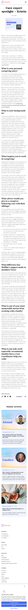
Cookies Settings (14, 608)
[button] (25, 2)
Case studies (4, 544)
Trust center (4, 581)
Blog (2, 555)
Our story (3, 570)
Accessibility (4, 557)
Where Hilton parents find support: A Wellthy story (13, 509)
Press (2, 576)
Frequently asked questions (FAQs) (9, 563)
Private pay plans (5, 559)
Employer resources (5, 561)
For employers (4, 533)
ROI (2, 546)
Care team (3, 572)
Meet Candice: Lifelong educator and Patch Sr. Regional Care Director (12, 473)
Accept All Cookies (14, 602)
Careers (3, 574)
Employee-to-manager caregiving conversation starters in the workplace (13, 105)
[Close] (24, 586)
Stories (2, 548)
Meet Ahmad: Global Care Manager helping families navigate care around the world (13, 436)
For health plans (5, 535)
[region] (14, 597)
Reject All (14, 605)
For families (4, 537)
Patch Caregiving (5, 578)
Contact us (3, 579)
